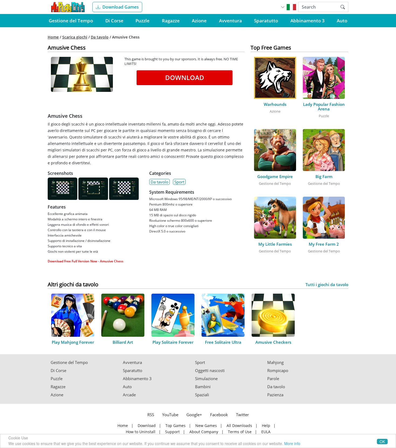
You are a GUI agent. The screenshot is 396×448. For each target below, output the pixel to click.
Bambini (203, 387)
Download (184, 77)
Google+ (194, 414)
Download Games (120, 7)
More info (292, 443)
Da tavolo (100, 37)
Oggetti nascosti (210, 371)
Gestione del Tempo (71, 21)
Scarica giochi (74, 37)
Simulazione (206, 379)
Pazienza (275, 395)
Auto (342, 21)
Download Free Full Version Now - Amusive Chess (85, 261)
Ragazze (171, 21)
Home (53, 37)
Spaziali (202, 395)
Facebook (219, 414)
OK (382, 441)
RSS (150, 414)
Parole (273, 379)
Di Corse (114, 21)
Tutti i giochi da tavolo (326, 285)
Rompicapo (277, 371)
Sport (179, 182)
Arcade (129, 395)
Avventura (230, 21)
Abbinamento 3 (307, 21)
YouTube (170, 414)
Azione (199, 21)
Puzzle (143, 21)
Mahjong (275, 362)
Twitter (242, 414)
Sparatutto (266, 21)
